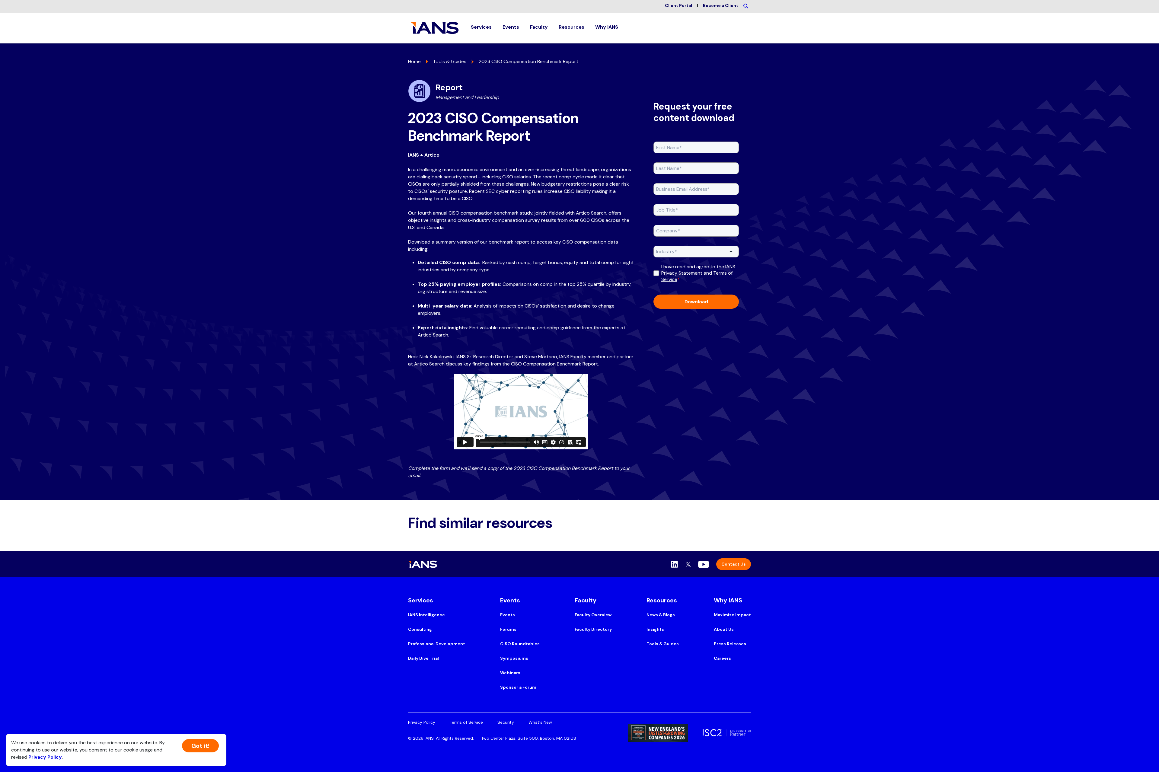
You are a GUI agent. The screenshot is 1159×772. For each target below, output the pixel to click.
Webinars (510, 672)
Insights (655, 629)
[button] (481, 28)
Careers (722, 658)
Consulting (420, 629)
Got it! (200, 746)
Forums (508, 629)
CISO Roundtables (520, 643)
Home (414, 61)
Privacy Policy (421, 722)
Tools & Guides (449, 61)
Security (505, 722)
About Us (724, 629)
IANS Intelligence (426, 614)
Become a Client (720, 5)
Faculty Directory (593, 629)
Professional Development (436, 643)
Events (507, 614)
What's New (540, 722)
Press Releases (730, 643)
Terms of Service (466, 722)
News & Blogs (661, 614)
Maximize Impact (732, 614)
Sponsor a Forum (518, 687)
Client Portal (678, 5)
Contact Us (733, 564)
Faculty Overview (593, 614)
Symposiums (514, 658)
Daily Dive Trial (423, 658)
